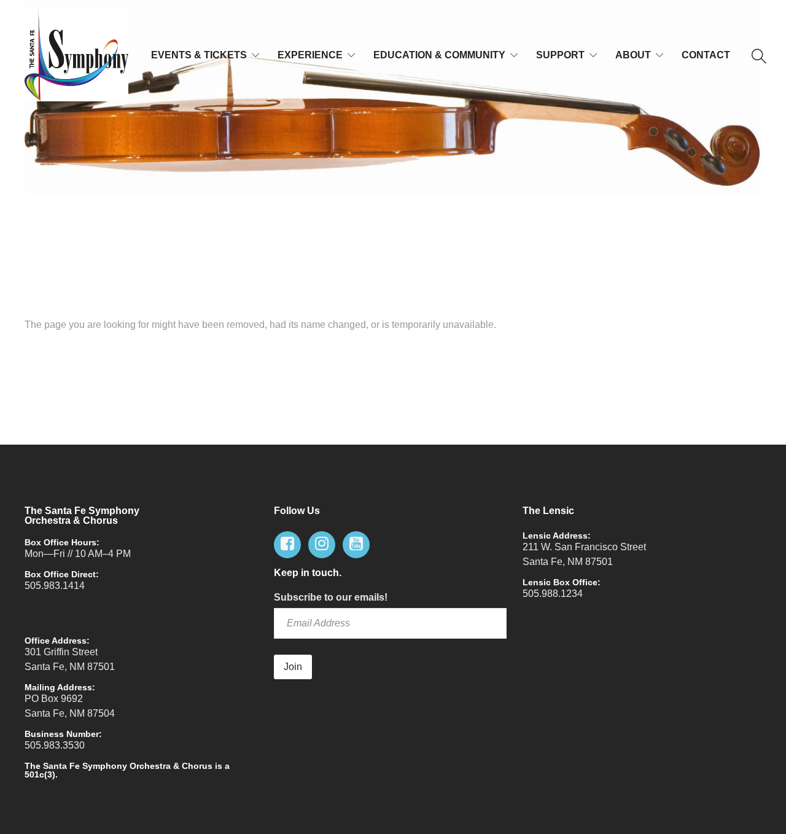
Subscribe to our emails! (330, 597)
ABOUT (633, 55)
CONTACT (706, 55)
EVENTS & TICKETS (199, 55)
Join (293, 666)
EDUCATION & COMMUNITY (439, 55)
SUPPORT (560, 55)
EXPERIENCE (310, 55)
